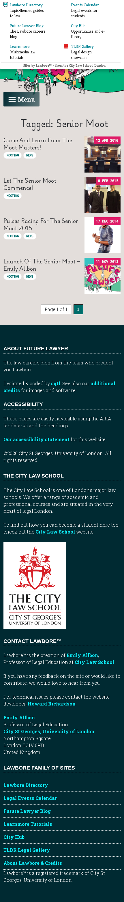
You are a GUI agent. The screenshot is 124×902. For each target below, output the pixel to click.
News (29, 155)
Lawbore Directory (25, 785)
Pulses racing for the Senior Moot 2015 (40, 224)
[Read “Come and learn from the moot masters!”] (102, 154)
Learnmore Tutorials (27, 824)
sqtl (55, 383)
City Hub (14, 837)
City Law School (55, 532)
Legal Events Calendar (30, 798)
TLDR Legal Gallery (26, 850)
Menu (26, 99)
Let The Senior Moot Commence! (29, 184)
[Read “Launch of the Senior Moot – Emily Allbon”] (102, 276)
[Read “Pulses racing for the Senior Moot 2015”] (102, 235)
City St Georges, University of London (48, 731)
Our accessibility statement (36, 439)
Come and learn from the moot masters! (37, 143)
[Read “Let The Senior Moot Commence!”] (102, 195)
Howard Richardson (52, 704)
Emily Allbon (82, 655)
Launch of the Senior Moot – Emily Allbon (41, 265)
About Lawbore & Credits (32, 863)
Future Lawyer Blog (27, 811)
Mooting (13, 155)
